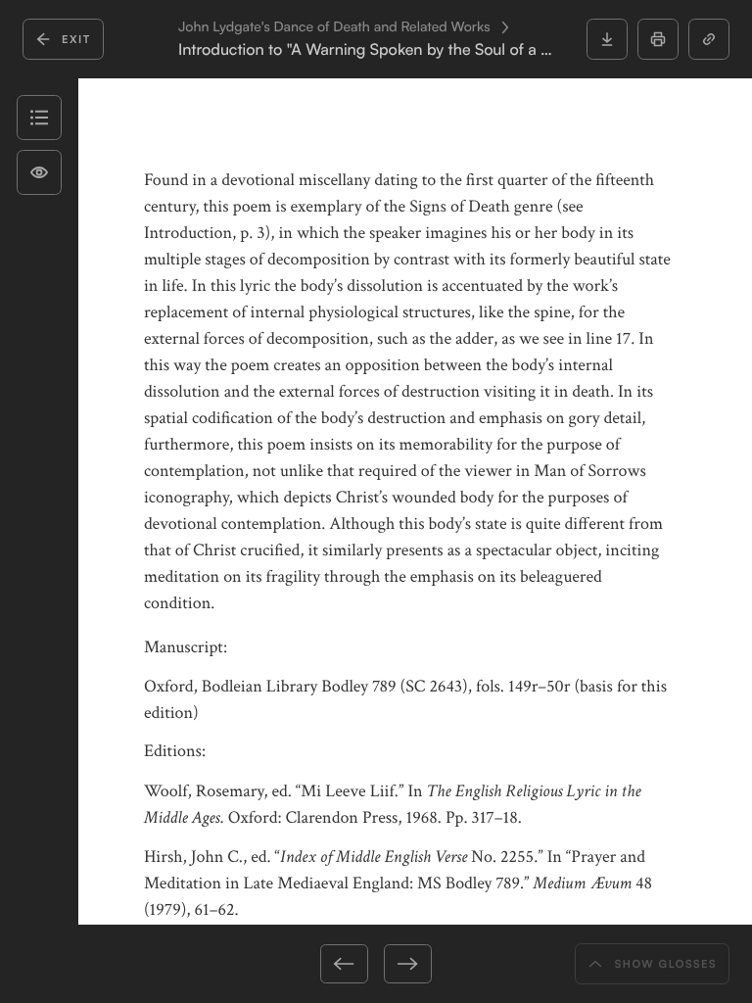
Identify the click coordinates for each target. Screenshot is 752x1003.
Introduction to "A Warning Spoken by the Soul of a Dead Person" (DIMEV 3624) (370, 49)
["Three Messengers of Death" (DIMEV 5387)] (290, 963)
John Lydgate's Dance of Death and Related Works (334, 27)
